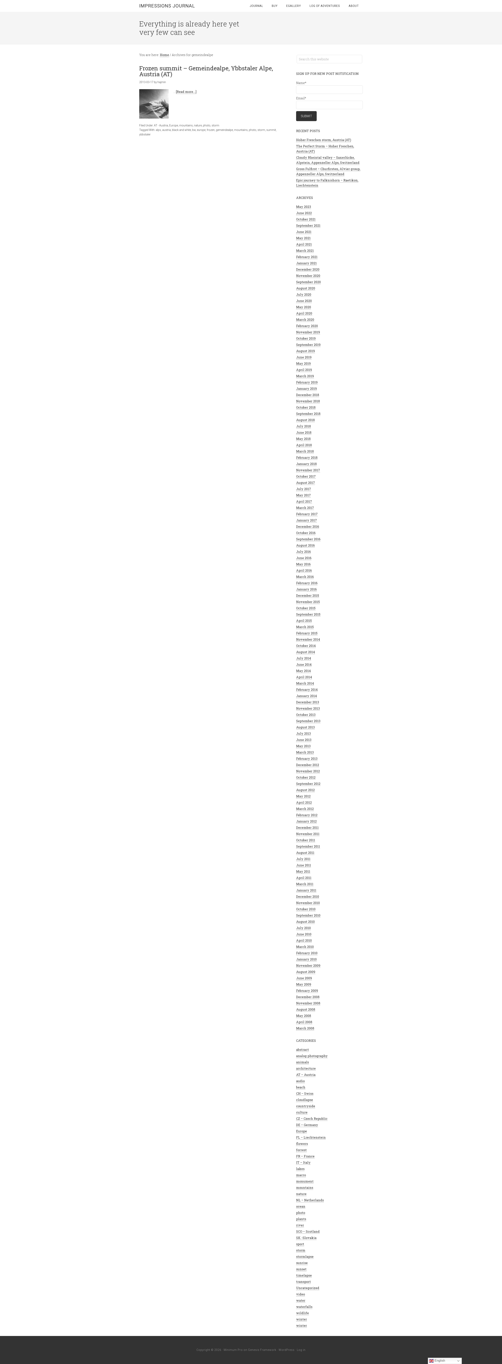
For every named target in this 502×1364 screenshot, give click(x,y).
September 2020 (308, 282)
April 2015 (304, 621)
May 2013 (303, 746)
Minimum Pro (233, 1349)
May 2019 (303, 363)
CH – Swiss (304, 1093)
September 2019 (308, 345)
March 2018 (305, 451)
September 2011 (308, 846)
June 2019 (304, 357)
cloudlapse (304, 1100)
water (300, 1300)
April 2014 (304, 677)
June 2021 (303, 232)
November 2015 (308, 602)
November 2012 (308, 771)
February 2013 (306, 758)
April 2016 (304, 570)
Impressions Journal (167, 6)
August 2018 (305, 420)
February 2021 (306, 257)
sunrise (302, 1263)
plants (301, 1219)
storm (215, 125)
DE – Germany (307, 1125)
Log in (301, 1349)
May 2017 (303, 495)
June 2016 (303, 558)
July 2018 (303, 426)
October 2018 (306, 407)
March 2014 (305, 683)
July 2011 (303, 859)
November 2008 (308, 1003)
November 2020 (308, 276)
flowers (302, 1144)
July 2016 (303, 552)
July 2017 (303, 489)
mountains (186, 125)
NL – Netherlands (310, 1200)
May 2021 (303, 238)
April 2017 (304, 501)
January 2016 (306, 589)
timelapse (304, 1275)
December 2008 (307, 997)
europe (201, 130)
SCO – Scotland (308, 1231)
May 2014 (303, 671)
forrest (301, 1150)
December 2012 (307, 765)
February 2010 (306, 953)
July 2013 (303, 733)
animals (302, 1062)
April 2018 (304, 445)
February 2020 (307, 326)
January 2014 (306, 696)
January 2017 (306, 520)
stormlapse (305, 1256)
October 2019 (306, 338)
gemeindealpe (224, 130)
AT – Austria (306, 1075)
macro (301, 1175)
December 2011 (307, 827)
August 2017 (305, 483)
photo (206, 125)
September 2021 (308, 225)
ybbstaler (145, 134)
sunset (301, 1269)
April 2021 (304, 244)
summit (271, 130)
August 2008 (305, 1009)
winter (301, 1319)
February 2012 (306, 815)
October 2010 (306, 909)
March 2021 (305, 250)
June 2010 (303, 934)
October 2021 (306, 219)
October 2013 (306, 715)
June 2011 (303, 865)
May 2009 (303, 984)
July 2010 (303, 928)
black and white (181, 130)
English (439, 1360)
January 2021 (306, 263)
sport (300, 1244)
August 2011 (305, 853)
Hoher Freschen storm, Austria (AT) (323, 140)
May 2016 (303, 564)
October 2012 (306, 777)
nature (198, 125)
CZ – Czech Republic (311, 1118)
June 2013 (303, 740)
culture (301, 1112)
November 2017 (308, 470)
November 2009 (308, 965)
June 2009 (304, 978)
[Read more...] (186, 92)
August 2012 (305, 790)
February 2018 (306, 457)
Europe (173, 125)
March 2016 (305, 577)
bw (194, 130)
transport (303, 1282)
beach (300, 1087)
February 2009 (307, 991)
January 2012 (306, 821)
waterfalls (304, 1307)
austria (166, 130)
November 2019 (308, 332)
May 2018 (303, 439)
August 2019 (305, 351)
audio (300, 1081)
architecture (306, 1068)
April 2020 (304, 313)
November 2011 (307, 834)
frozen (211, 130)
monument (305, 1181)
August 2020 (305, 288)
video (300, 1294)
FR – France (305, 1156)
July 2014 (303, 658)
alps (158, 130)
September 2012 (308, 784)
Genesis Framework (262, 1349)
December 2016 (307, 526)
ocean (300, 1206)
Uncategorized (307, 1288)
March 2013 (305, 752)
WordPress (287, 1349)
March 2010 (305, 947)
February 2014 (307, 689)
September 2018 (308, 414)
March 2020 (305, 319)
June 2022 (304, 213)
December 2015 (307, 595)
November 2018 (308, 401)
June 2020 (304, 301)
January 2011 (306, 890)
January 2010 (306, 959)
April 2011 (303, 878)
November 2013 (308, 708)
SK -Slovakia (306, 1238)
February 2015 (306, 633)
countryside (305, 1106)
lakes (300, 1169)
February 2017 (307, 514)
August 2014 (305, 652)
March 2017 (305, 508)
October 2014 (306, 646)
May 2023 (303, 207)
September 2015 (308, 614)
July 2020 (303, 294)
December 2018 (307, 395)
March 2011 (304, 884)
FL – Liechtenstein (311, 1137)
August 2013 (305, 727)
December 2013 (307, 702)
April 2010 (304, 940)
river (300, 1225)
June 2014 (304, 664)
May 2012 (303, 796)
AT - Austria (161, 125)
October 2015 (306, 608)
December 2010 (307, 896)
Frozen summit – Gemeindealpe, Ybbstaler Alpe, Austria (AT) (206, 71)
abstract (302, 1049)
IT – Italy (303, 1162)
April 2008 (304, 1022)
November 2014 (308, 639)
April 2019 (304, 370)
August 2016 (305, 545)
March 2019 (305, 376)
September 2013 (308, 721)
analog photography (312, 1056)
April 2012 (304, 802)
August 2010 (305, 922)
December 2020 (307, 269)
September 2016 (308, 539)
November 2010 (308, 903)
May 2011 (303, 871)
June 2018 (303, 432)
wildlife (302, 1313)
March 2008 (305, 1028)
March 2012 (305, 809)
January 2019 (306, 388)
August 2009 (305, 972)
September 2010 (308, 915)
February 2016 (306, 583)
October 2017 (306, 476)
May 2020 (303, 307)
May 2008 (303, 1016)
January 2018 (306, 464)
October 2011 (305, 840)
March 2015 (305, 627)
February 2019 (307, 382)
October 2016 (306, 533)
